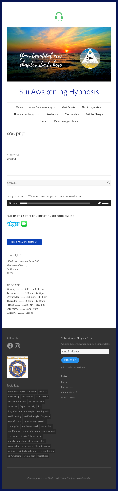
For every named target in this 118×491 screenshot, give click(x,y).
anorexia (43, 392)
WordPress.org (68, 397)
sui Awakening (14, 456)
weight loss (43, 456)
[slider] (55, 203)
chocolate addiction (17, 401)
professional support (45, 431)
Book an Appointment (24, 241)
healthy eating (14, 416)
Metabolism (46, 426)
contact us (12, 406)
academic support (16, 392)
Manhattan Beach (30, 426)
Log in (64, 382)
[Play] (10, 203)
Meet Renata (68, 107)
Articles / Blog (93, 114)
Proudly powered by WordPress (42, 478)
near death (27, 431)
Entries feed (67, 387)
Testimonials (72, 114)
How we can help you (25, 114)
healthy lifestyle (31, 416)
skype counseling (36, 441)
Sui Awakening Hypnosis (59, 92)
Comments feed (69, 392)
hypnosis (45, 416)
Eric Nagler (29, 411)
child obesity (42, 397)
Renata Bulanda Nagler (31, 436)
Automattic (84, 478)
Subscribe (70, 360)
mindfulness (14, 431)
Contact (43, 121)
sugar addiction (46, 451)
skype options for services (20, 446)
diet (39, 406)
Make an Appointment (66, 121)
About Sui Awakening (40, 107)
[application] (59, 203)
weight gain (29, 456)
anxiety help (13, 397)
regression (13, 436)
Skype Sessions (42, 446)
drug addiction (15, 411)
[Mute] (99, 203)
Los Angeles (13, 426)
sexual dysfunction (17, 441)
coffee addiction (36, 401)
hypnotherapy (14, 421)
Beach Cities (27, 397)
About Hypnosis (90, 107)
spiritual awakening (27, 451)
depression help (27, 406)
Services (51, 114)
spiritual (12, 451)
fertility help (43, 411)
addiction (31, 392)
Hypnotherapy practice (35, 421)
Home (19, 107)
